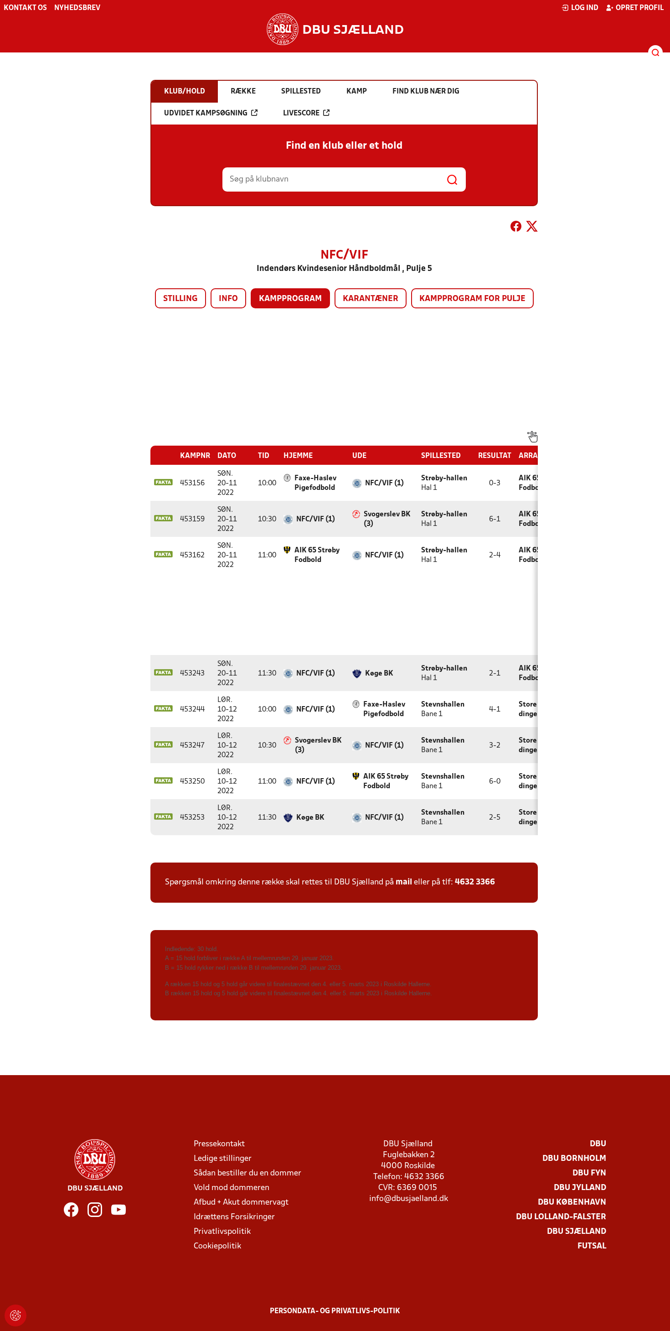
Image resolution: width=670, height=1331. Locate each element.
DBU (598, 1144)
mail (404, 882)
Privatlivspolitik (222, 1232)
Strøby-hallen (444, 478)
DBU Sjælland (576, 1232)
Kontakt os (25, 8)
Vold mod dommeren (231, 1188)
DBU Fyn (589, 1173)
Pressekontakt (219, 1144)
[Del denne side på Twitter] (532, 228)
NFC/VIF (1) (384, 483)
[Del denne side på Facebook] (515, 228)
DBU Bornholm (574, 1159)
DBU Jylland (580, 1188)
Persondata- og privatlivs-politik (335, 1311)
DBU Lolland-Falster (561, 1217)
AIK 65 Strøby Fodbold (317, 555)
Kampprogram (290, 299)
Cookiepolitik (217, 1246)
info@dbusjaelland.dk (408, 1199)
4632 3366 (475, 882)
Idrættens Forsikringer (234, 1217)
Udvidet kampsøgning (205, 113)
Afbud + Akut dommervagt (241, 1202)
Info (228, 299)
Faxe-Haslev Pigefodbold (315, 483)
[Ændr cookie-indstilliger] (15, 1315)
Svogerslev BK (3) (387, 519)
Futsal (591, 1246)
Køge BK (379, 674)
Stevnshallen (442, 705)
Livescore (301, 113)
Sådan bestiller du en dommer (247, 1173)
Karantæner (370, 299)
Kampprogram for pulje (472, 299)
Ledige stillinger (223, 1159)
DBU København (572, 1202)
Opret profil (640, 8)
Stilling (180, 299)
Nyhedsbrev (77, 8)
